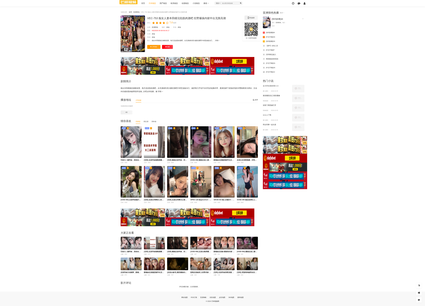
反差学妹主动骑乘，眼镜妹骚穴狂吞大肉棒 (136, 272)
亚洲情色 (136, 12)
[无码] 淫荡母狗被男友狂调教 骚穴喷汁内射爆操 (254, 272)
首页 (143, 3)
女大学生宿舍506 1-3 (270, 86)
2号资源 (138, 100)
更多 (281, 13)
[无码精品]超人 (270, 54)
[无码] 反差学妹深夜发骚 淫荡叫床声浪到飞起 (230, 272)
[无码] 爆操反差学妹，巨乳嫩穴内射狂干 (182, 160)
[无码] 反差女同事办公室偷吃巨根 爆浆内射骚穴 (184, 200)
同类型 (138, 121)
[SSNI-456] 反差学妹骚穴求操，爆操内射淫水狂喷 (139, 200)
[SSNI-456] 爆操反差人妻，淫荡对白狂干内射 (207, 160)
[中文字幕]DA (269, 63)
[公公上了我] (298, 117)
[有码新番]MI (277, 19)
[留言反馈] (299, 3)
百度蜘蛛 (203, 297)
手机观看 (251, 18)
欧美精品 (174, 3)
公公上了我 (267, 115)
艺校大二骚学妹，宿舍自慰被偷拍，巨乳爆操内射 (139, 160)
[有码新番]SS (269, 41)
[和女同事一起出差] (298, 127)
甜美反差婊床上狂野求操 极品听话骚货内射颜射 (208, 272)
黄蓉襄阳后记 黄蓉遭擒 (271, 96)
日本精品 (152, 3)
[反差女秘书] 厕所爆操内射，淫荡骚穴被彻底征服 (185, 272)
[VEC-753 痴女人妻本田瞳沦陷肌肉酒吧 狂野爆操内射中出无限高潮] (133, 33)
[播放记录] (293, 3)
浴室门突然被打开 (269, 105)
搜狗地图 (240, 297)
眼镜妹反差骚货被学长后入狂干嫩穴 (227, 160)
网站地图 (184, 297)
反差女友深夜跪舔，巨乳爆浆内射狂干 (251, 160)
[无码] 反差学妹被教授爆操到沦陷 (156, 160)
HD (127, 112)
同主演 (146, 121)
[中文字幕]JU (269, 72)
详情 (217, 40)
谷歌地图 (213, 297)
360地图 (231, 297)
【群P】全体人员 (271, 46)
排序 (256, 100)
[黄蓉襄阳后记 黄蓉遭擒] (298, 98)
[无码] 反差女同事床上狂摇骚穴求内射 (158, 200)
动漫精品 (185, 3)
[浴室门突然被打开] (298, 107)
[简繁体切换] (419, 285)
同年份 (154, 121)
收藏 (168, 47)
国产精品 (163, 3)
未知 (167, 27)
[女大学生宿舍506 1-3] (298, 88)
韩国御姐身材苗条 (271, 59)
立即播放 (154, 47)
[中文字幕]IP (269, 50)
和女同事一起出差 (269, 124)
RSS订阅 (194, 297)
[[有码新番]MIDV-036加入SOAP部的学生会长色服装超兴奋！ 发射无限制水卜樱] (267, 22)
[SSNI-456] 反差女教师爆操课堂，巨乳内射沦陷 (208, 251)
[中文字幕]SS (269, 37)
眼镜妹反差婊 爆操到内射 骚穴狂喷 (226, 251)
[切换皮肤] (419, 292)
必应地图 (222, 297)
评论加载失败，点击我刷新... (189, 287)
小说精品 (196, 3)
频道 (206, 3)
